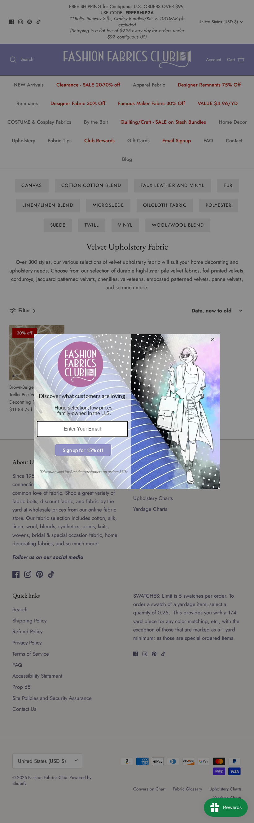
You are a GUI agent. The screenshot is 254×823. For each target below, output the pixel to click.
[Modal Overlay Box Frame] (127, 411)
